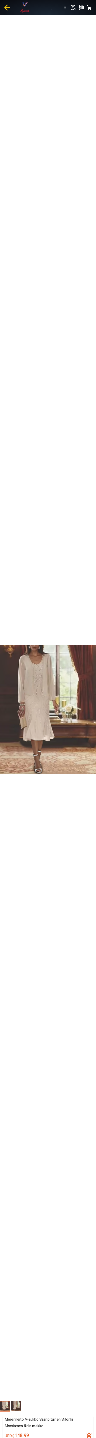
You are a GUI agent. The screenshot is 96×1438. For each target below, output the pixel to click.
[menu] (65, 7)
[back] (7, 7)
